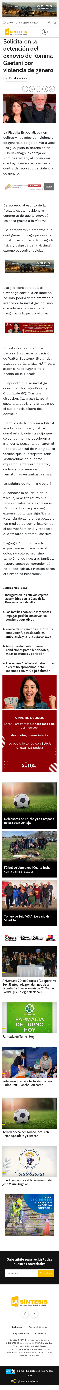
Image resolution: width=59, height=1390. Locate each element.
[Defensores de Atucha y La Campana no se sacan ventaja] (29, 798)
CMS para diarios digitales (29, 1381)
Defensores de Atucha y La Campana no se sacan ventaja (29, 821)
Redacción (17, 1327)
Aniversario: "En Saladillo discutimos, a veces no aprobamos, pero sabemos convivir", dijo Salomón (31, 667)
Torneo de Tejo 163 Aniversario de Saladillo (26, 918)
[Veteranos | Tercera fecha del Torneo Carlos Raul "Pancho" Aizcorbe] (29, 1062)
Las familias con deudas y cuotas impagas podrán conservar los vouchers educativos (28, 615)
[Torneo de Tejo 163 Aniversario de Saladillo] (29, 895)
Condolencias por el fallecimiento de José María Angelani (27, 1182)
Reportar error (21, 1333)
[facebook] (49, 22)
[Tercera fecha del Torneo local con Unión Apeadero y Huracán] (29, 1113)
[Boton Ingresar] (45, 32)
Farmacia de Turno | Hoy (18, 1037)
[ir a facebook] (24, 1314)
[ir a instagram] (34, 1314)
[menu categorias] (55, 31)
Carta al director (38, 1327)
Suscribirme (46, 1273)
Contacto (40, 1333)
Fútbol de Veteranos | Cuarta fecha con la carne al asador (27, 869)
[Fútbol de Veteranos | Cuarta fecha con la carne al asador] (29, 846)
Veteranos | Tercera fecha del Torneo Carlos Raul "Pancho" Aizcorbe (27, 1083)
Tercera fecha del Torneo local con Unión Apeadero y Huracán (25, 1134)
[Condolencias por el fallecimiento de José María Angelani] (29, 1161)
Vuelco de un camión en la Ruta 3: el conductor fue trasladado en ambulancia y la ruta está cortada (30, 633)
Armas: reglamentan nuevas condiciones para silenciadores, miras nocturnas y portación (27, 650)
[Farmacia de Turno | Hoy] (29, 1017)
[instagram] (55, 22)
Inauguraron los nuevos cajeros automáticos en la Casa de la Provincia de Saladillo (26, 598)
